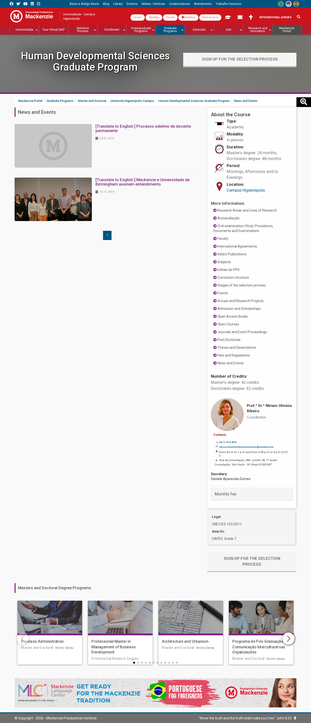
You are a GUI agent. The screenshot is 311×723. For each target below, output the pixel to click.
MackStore (190, 17)
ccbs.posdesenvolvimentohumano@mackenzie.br (246, 447)
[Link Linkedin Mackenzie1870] (32, 4)
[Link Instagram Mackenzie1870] (38, 4)
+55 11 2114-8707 (228, 442)
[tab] (252, 494)
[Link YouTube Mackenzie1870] (25, 4)
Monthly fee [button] (225, 493)
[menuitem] (84, 4)
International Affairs (275, 17)
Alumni (137, 17)
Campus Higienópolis (246, 190)
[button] (134, 663)
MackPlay (153, 17)
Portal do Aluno (210, 17)
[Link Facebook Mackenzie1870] (12, 4)
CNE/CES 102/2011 (227, 524)
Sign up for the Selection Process (240, 59)
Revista (170, 17)
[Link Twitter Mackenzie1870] (18, 4)
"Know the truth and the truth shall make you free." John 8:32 (246, 718)
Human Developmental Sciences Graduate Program (95, 61)
